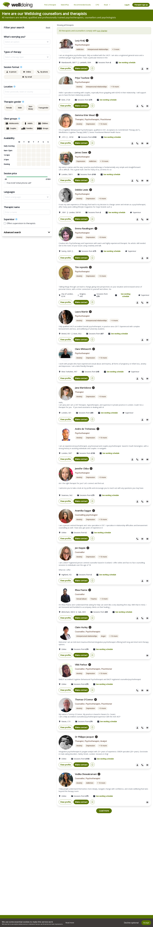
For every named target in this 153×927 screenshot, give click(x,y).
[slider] (6, 177)
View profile (65, 68)
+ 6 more (102, 198)
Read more (70, 923)
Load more (104, 810)
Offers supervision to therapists (21, 223)
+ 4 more (114, 320)
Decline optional (131, 922)
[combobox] (27, 91)
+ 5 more (115, 49)
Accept (146, 922)
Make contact (81, 68)
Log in (127, 5)
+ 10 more (115, 86)
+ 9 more (102, 396)
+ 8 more (102, 237)
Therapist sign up (141, 5)
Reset (48, 27)
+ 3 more (104, 599)
